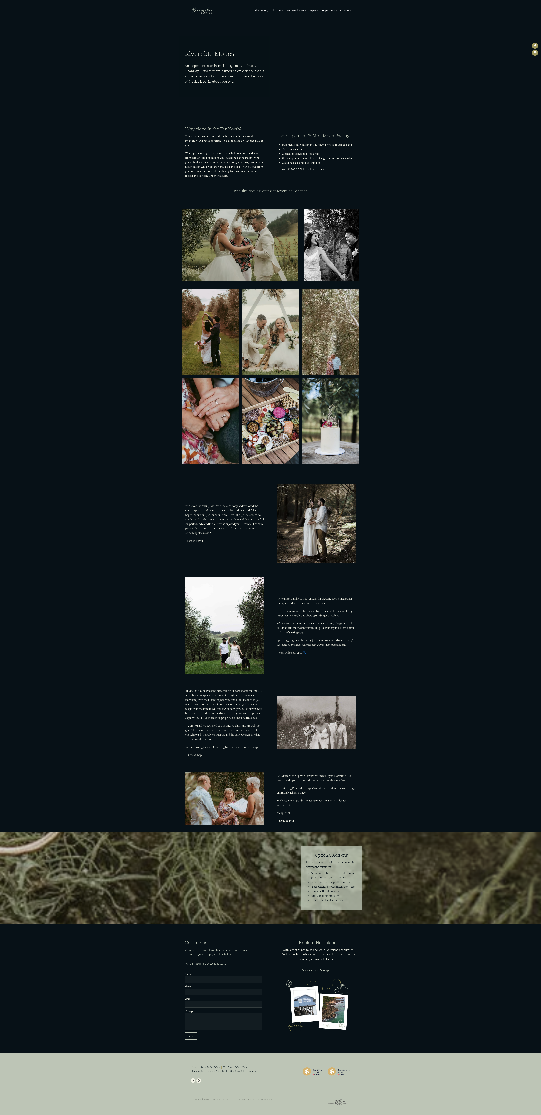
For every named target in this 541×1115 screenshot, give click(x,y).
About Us (252, 1070)
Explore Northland (217, 1070)
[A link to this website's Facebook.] (535, 46)
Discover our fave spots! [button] (318, 970)
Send (191, 1036)
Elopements (197, 1070)
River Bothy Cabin (210, 1067)
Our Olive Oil (237, 1070)
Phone (188, 986)
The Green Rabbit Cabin (235, 1067)
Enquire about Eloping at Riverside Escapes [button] (270, 190)
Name (188, 974)
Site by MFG (231, 1099)
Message (189, 1011)
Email (187, 999)
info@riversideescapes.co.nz (209, 963)
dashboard (242, 1099)
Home (194, 1067)
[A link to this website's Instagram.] (535, 53)
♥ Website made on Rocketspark (260, 1099)
